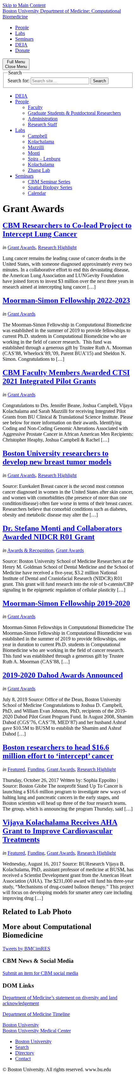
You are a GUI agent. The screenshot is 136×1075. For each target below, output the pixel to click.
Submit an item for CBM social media (40, 973)
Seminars (24, 39)
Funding (36, 769)
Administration (43, 118)
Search (22, 1047)
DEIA (21, 44)
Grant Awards (21, 247)
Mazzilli (36, 147)
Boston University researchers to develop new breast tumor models (57, 457)
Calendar (37, 193)
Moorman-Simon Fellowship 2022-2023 (66, 300)
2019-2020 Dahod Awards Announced (63, 675)
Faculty (35, 107)
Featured (16, 769)
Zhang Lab (39, 170)
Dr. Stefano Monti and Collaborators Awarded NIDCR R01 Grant (62, 532)
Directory (24, 1053)
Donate (22, 50)
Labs (20, 33)
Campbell (37, 136)
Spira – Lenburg (44, 158)
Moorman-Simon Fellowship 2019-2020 (66, 603)
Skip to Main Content (24, 5)
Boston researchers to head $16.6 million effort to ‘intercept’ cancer (58, 751)
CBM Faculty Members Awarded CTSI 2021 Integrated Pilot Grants (66, 376)
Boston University (21, 1025)
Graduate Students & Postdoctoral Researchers (74, 113)
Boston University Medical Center (37, 1030)
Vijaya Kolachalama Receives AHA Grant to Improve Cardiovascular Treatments (60, 831)
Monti (34, 153)
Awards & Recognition (30, 550)
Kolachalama (41, 141)
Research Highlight (57, 247)
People (22, 27)
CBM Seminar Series (49, 181)
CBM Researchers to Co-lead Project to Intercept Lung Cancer (67, 229)
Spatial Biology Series (50, 187)
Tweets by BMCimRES (26, 948)
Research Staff (42, 124)
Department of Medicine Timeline (36, 1014)
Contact (23, 1058)
